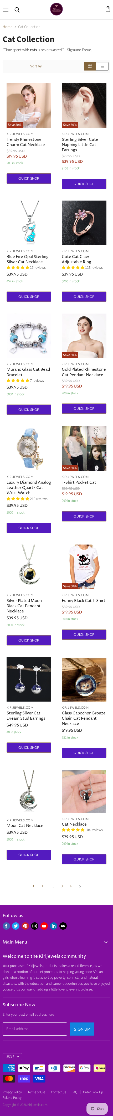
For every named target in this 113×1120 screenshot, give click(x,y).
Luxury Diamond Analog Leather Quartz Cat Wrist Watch (29, 488)
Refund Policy (12, 1097)
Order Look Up (93, 1092)
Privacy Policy (12, 1092)
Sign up (82, 1029)
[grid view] (90, 66)
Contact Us (58, 1092)
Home (7, 27)
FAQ (74, 1092)
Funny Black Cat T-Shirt (83, 601)
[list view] (102, 66)
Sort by (36, 66)
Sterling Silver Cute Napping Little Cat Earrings (80, 145)
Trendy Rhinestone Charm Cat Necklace (26, 142)
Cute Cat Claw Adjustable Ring (76, 259)
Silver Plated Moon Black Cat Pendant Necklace (24, 606)
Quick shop (28, 178)
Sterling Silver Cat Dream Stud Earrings (26, 715)
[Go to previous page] (33, 886)
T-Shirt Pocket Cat (79, 482)
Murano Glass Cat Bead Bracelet (28, 372)
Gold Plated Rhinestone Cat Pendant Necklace (84, 372)
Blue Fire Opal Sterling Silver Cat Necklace (28, 259)
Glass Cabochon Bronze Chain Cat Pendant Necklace (84, 718)
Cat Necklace (74, 824)
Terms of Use (36, 1092)
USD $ (10, 1056)
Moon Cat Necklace (25, 825)
